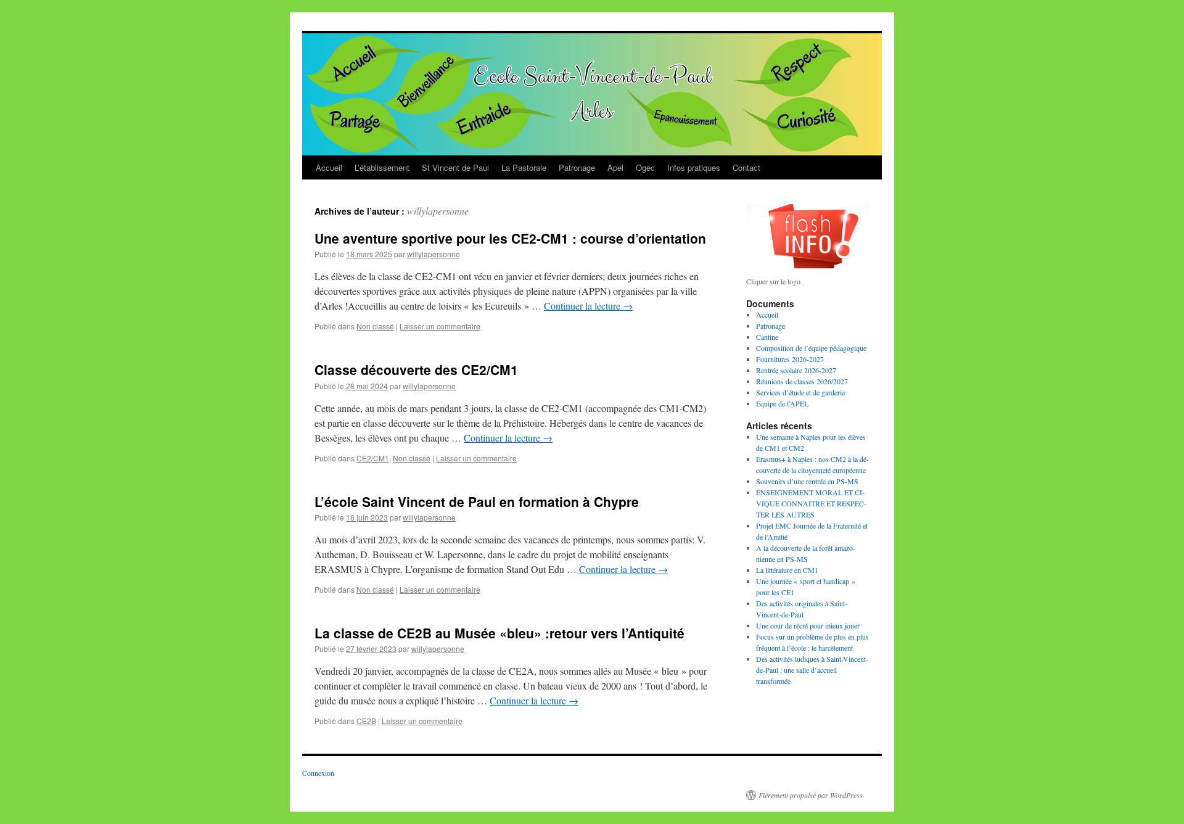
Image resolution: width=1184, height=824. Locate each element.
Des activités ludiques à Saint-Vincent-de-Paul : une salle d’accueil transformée (812, 670)
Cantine (767, 337)
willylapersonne (438, 210)
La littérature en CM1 (787, 570)
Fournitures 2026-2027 (790, 359)
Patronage (577, 167)
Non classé (375, 326)
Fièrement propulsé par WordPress (810, 795)
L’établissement (382, 167)
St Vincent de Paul (455, 167)
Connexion (318, 773)
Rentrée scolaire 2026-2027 (796, 370)
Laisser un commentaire (440, 326)
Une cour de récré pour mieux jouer (808, 625)
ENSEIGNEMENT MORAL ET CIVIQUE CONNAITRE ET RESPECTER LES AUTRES (811, 503)
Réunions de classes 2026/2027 (802, 381)
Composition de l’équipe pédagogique (811, 348)
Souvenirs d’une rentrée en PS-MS (807, 481)
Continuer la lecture (588, 305)
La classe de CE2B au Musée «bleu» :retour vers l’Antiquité (499, 633)
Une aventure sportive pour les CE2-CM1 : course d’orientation (510, 238)
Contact (746, 167)
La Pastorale (523, 167)
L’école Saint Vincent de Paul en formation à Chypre (476, 501)
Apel (615, 167)
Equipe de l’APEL (782, 403)
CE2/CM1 (372, 458)
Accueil (329, 167)
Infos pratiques (693, 167)
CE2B (366, 720)
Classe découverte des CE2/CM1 (416, 369)
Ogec (645, 167)
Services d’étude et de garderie (800, 392)
